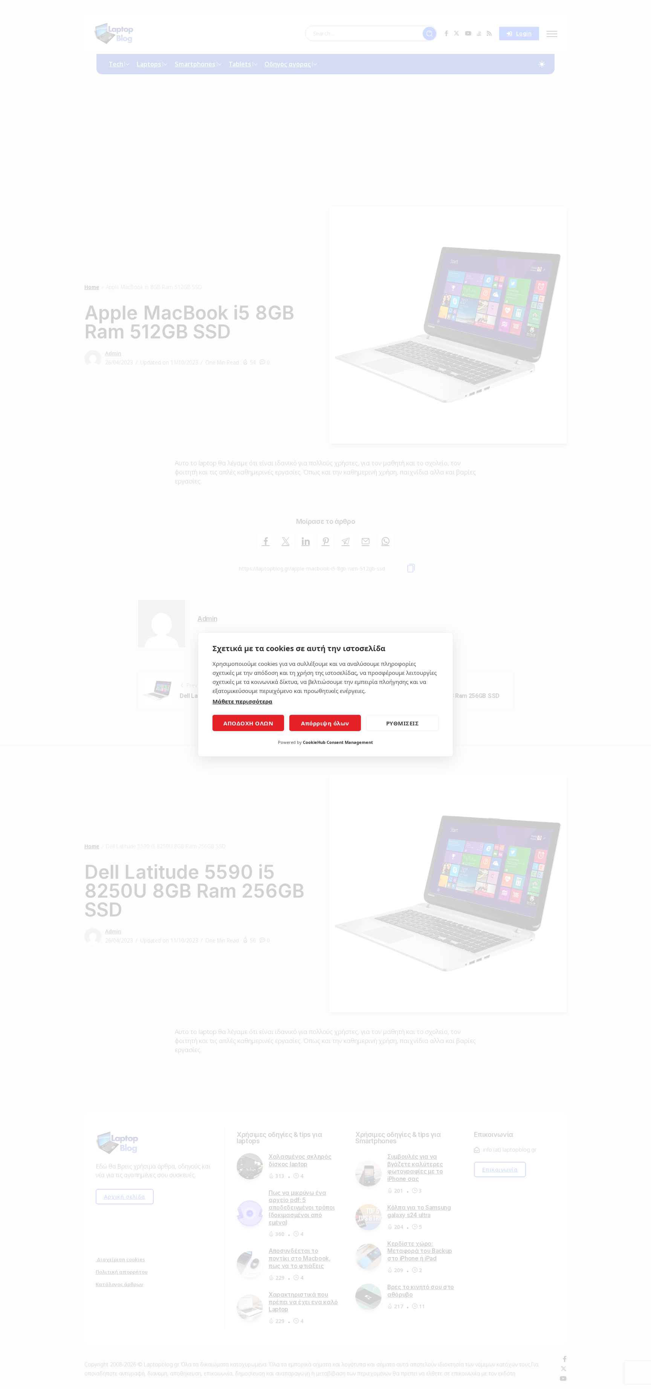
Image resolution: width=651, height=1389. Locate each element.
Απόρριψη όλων (325, 723)
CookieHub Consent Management (338, 742)
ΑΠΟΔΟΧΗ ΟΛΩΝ (248, 723)
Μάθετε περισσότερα (242, 701)
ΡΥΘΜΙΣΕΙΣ (402, 723)
